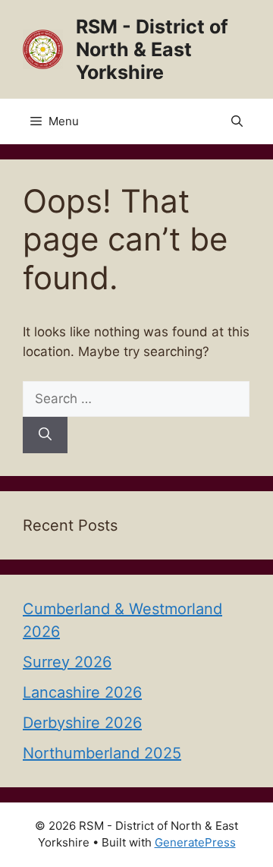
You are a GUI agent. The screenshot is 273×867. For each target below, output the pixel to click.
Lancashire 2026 (82, 692)
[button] (237, 121)
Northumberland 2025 (102, 753)
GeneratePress (195, 842)
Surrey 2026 (67, 662)
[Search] (45, 435)
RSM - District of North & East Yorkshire (152, 49)
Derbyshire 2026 (82, 723)
